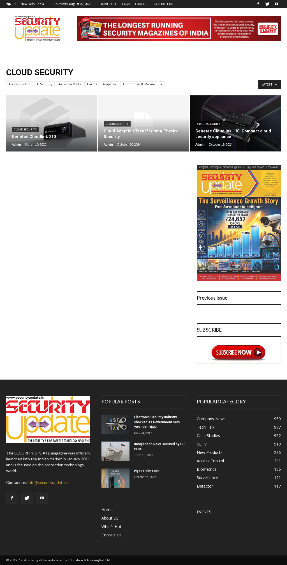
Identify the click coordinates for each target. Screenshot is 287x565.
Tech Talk (205, 427)
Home (107, 509)
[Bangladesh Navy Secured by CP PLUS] (115, 451)
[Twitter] (267, 4)
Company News (211, 418)
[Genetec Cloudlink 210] (51, 121)
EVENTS (204, 512)
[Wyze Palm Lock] (115, 478)
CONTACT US (163, 4)
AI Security (44, 84)
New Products (210, 452)
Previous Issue (212, 298)
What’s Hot (111, 526)
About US (110, 518)
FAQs (126, 4)
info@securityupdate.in (48, 482)
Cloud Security (25, 129)
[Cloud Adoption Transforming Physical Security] (143, 123)
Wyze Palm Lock (146, 471)
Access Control (19, 84)
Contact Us (111, 535)
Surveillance (207, 477)
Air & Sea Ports (69, 84)
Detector (205, 486)
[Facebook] (258, 4)
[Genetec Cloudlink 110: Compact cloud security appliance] (235, 123)
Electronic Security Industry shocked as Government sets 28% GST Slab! (157, 422)
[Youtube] (276, 4)
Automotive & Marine (138, 84)
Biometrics (206, 469)
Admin (16, 144)
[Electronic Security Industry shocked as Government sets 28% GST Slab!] (115, 424)
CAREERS (141, 4)
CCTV (202, 444)
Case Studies (208, 435)
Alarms (92, 84)
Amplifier (110, 84)
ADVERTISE (109, 4)
